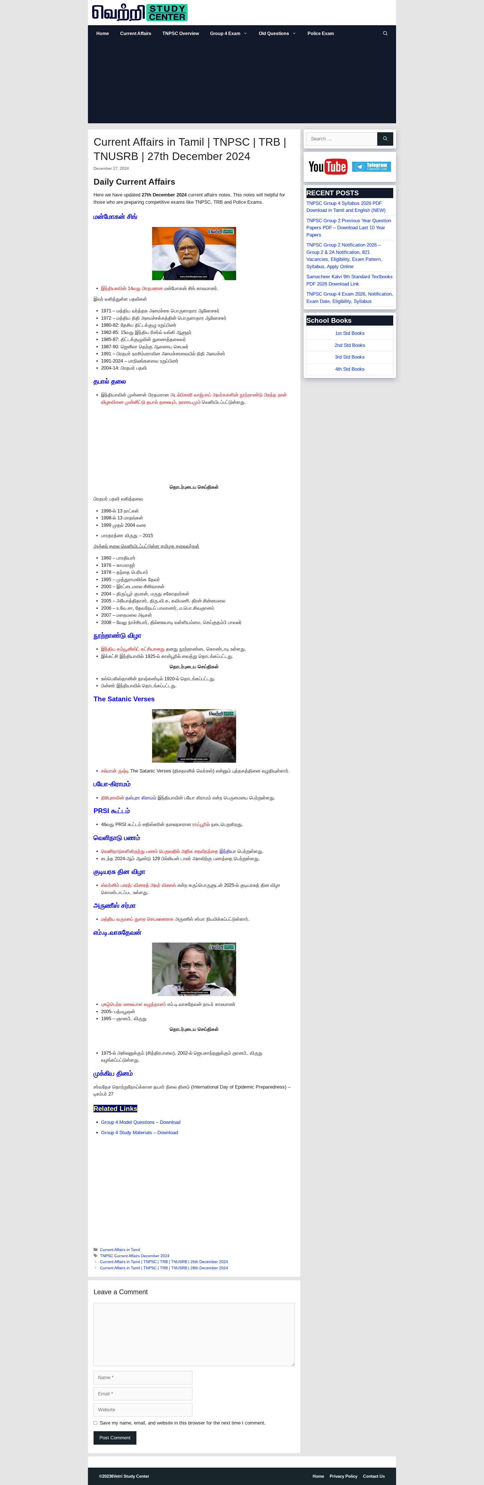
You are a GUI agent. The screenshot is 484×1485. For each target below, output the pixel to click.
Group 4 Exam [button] (225, 33)
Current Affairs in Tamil (120, 1249)
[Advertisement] (242, 84)
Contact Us (374, 1476)
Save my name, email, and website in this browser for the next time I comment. (183, 1423)
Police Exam (321, 33)
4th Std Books (350, 369)
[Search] (385, 139)
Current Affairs (135, 33)
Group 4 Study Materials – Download (139, 1132)
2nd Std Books (350, 345)
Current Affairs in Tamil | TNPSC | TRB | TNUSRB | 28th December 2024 (164, 1268)
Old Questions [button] (274, 33)
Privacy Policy (343, 1476)
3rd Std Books (350, 357)
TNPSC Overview (180, 33)
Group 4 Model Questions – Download (140, 1122)
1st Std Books (350, 333)
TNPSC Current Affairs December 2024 (134, 1256)
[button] (385, 33)
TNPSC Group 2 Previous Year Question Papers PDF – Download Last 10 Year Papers (348, 228)
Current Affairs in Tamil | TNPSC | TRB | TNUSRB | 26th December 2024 (164, 1261)
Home (102, 33)
